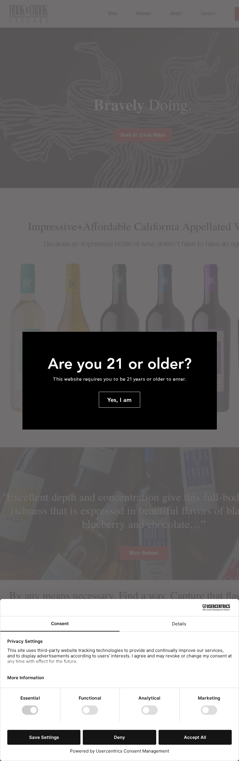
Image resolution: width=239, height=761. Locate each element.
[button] (119, 400)
